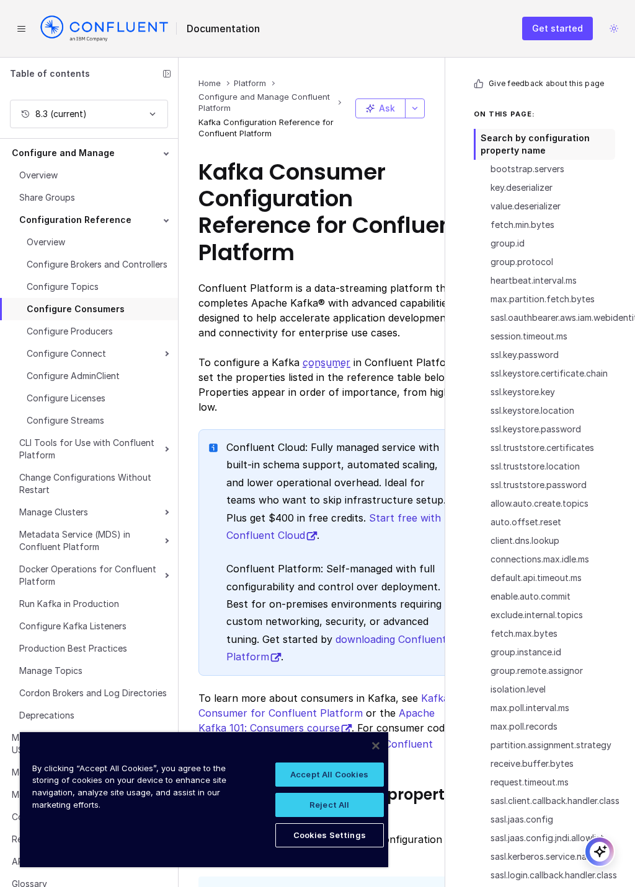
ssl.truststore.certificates (542, 447)
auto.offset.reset (526, 522)
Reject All (329, 805)
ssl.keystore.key (523, 392)
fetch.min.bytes (522, 224)
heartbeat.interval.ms (534, 280)
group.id (508, 243)
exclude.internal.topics (537, 615)
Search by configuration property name (535, 144)
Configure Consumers (76, 309)
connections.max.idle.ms (540, 559)
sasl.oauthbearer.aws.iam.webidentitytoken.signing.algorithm (553, 317)
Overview (38, 175)
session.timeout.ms (529, 336)
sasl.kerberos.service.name (544, 856)
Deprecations (46, 715)
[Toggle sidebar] (166, 73)
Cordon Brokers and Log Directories (93, 693)
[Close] (376, 745)
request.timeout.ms (530, 782)
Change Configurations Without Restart (85, 483)
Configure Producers (70, 331)
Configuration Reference (75, 219)
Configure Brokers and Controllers (97, 264)
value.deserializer (526, 206)
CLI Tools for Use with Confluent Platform (86, 448)
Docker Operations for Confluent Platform (87, 575)
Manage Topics (50, 670)
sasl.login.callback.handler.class (553, 875)
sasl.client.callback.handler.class (553, 800)
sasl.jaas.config (522, 819)
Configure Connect (66, 353)
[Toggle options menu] (415, 108)
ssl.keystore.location (532, 410)
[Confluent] (104, 28)
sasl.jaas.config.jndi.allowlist (547, 837)
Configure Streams (65, 420)
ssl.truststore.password (539, 484)
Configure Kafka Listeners (73, 626)
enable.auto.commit (531, 596)
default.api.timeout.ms (536, 577)
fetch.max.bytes (524, 633)
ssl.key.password (525, 354)
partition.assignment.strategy (551, 745)
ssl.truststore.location (535, 466)
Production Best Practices (73, 648)
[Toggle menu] (21, 28)
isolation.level (518, 689)
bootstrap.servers (527, 169)
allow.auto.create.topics (539, 503)
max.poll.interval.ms (530, 707)
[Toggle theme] (614, 28)
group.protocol (522, 261)
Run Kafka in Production (69, 603)
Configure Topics (63, 286)
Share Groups (47, 197)
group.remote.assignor (537, 670)
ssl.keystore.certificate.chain (549, 373)
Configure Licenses (66, 398)
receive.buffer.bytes (532, 763)
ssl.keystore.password (536, 429)
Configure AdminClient (73, 375)
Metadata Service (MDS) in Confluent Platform (74, 540)
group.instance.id (526, 652)
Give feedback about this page (546, 83)
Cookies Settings (329, 835)
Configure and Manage (63, 152)
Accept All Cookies (329, 774)
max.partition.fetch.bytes (543, 299)
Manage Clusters (53, 512)
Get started (557, 28)
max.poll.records (524, 726)
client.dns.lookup (525, 540)
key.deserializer (522, 187)
